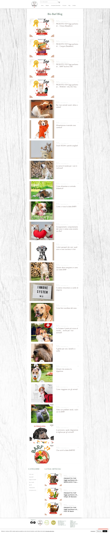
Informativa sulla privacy (49, 531)
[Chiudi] (108, 531)
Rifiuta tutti (99, 531)
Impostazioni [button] (93, 531)
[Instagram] (34, 522)
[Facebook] (31, 522)
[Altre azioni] (78, 21)
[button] (59, 2)
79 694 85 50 (61, 524)
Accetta (105, 531)
